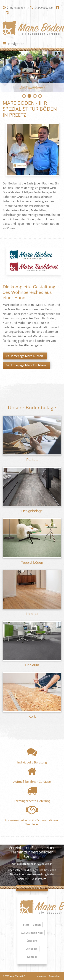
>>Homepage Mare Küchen (24, 356)
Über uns (32, 940)
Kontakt (32, 956)
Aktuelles (32, 948)
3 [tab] (34, 95)
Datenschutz (54, 976)
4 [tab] (40, 95)
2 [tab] (29, 95)
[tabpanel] (32, 70)
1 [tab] (24, 95)
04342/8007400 (43, 7)
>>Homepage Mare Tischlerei (26, 365)
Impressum (42, 976)
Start (26, 924)
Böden (37, 924)
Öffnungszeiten (16, 7)
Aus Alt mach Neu (32, 932)
